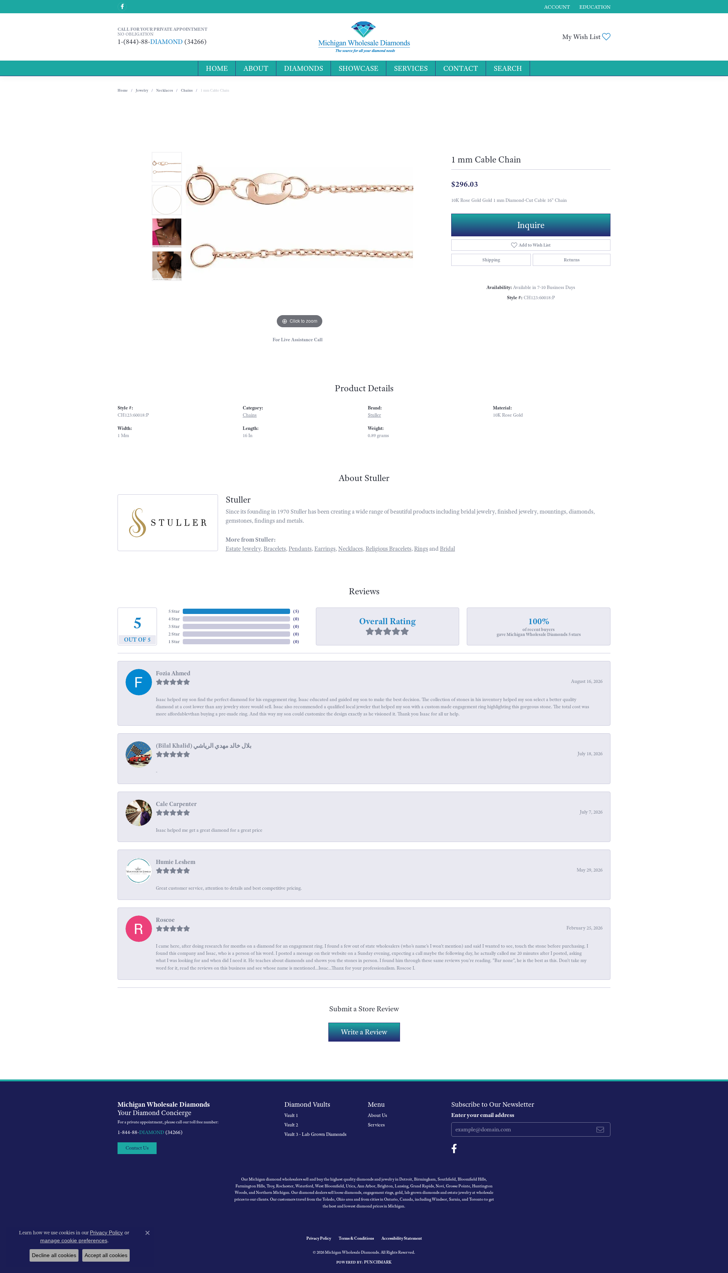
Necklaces (164, 90)
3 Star (174, 626)
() (296, 611)
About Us (377, 1115)
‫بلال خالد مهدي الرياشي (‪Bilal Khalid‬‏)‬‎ (203, 746)
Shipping (491, 260)
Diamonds (303, 68)
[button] (556, 6)
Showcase (358, 68)
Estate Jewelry (243, 549)
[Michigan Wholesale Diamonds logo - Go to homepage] (364, 37)
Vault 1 (291, 1115)
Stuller (374, 415)
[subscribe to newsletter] (600, 1129)
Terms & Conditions (356, 1238)
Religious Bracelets (388, 549)
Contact (460, 68)
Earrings (325, 549)
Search (508, 68)
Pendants (300, 549)
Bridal (447, 549)
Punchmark (378, 1262)
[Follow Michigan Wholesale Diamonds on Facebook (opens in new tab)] (122, 6)
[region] (299, 216)
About (255, 68)
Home (217, 68)
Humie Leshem (175, 862)
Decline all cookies (54, 1255)
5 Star (174, 611)
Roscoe (165, 920)
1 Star (174, 642)
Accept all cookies (106, 1255)
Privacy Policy (318, 1238)
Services (411, 68)
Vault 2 (291, 1125)
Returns (572, 260)
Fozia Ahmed (173, 673)
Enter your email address (482, 1115)
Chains (187, 90)
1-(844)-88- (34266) (162, 41)
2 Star (174, 634)
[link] (594, 6)
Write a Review (364, 1032)
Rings (421, 549)
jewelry (142, 90)
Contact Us (137, 1148)
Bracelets (275, 549)
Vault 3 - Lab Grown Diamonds (315, 1134)
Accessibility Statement (401, 1238)
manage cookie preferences (73, 1240)
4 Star (174, 619)
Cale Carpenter (176, 804)
